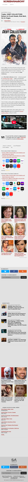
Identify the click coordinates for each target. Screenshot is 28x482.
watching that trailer (8, 78)
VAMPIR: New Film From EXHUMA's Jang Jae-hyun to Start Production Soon (16, 308)
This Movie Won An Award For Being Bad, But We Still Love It (20, 399)
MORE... (3, 434)
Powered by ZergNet (23, 257)
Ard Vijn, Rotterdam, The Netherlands (9, 415)
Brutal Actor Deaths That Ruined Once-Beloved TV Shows (20, 220)
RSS (23, 467)
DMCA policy (20, 139)
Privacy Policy (6, 477)
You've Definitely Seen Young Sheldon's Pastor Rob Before (6, 220)
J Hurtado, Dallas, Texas (6, 418)
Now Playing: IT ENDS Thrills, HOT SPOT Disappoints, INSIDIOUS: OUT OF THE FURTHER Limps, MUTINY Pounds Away (17, 323)
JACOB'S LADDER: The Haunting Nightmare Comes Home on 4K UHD (17, 341)
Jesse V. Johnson (7, 145)
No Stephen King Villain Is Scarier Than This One (7, 382)
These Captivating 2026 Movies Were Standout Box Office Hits (7, 237)
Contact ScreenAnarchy (19, 476)
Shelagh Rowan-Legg (6, 431)
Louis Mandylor (17, 145)
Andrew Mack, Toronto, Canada (8, 412)
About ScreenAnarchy (7, 476)
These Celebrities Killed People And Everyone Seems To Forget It (20, 237)
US (11, 147)
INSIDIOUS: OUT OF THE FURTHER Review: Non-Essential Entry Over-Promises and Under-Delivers (17, 333)
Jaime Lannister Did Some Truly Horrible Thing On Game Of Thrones (6, 399)
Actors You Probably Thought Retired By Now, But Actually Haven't (20, 254)
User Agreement (14, 477)
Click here (23, 137)
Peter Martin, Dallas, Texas (7, 409)
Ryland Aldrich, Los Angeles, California (10, 428)
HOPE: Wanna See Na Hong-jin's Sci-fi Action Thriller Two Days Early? (17, 315)
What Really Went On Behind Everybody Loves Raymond (20, 382)
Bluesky (23, 21)
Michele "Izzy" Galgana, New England (9, 425)
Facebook (14, 467)
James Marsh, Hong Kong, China (8, 422)
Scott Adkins (6, 147)
